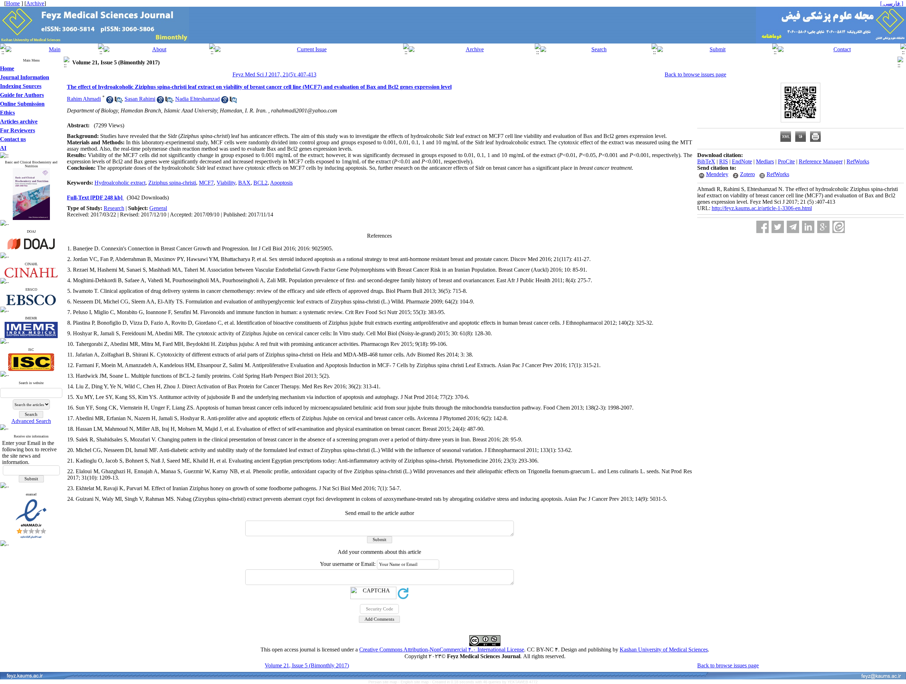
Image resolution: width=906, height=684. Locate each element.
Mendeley (717, 174)
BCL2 (260, 183)
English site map (415, 682)
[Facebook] (762, 227)
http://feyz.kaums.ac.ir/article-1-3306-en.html (762, 208)
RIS (723, 161)
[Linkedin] (808, 227)
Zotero (747, 174)
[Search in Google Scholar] (109, 101)
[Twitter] (778, 227)
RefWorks (858, 161)
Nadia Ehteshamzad (197, 99)
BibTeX (706, 161)
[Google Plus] (823, 227)
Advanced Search (31, 421)
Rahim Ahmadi (84, 99)
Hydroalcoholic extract (119, 183)
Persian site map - (384, 682)
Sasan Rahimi (140, 99)
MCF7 (206, 183)
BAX (244, 183)
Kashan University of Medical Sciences (664, 650)
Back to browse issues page (695, 74)
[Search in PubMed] (118, 101)
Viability (226, 183)
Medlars (765, 161)
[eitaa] (838, 227)
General (158, 208)
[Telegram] (793, 227)
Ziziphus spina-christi (172, 183)
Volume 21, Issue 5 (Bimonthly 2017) (307, 665)
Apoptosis (281, 183)
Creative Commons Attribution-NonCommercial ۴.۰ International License (441, 650)
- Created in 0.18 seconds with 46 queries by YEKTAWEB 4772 (484, 682)
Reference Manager (821, 161)
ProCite (786, 161)
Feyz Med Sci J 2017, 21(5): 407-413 (274, 74)
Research (114, 208)
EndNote (742, 161)
